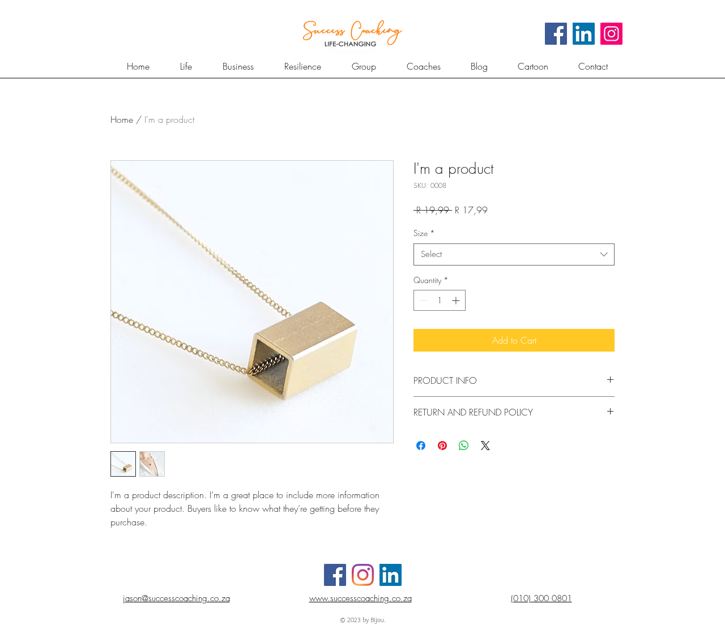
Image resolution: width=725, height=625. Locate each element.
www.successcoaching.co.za (360, 598)
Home (121, 119)
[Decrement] (422, 300)
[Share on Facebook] (421, 445)
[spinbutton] (439, 300)
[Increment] (457, 300)
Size (424, 233)
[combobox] (514, 254)
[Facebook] (556, 34)
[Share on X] (485, 445)
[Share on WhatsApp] (464, 445)
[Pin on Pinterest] (442, 445)
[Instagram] (611, 34)
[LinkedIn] (584, 34)
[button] (363, 66)
